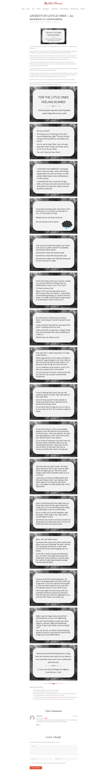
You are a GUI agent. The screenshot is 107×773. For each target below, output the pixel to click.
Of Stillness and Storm (42, 699)
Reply (39, 725)
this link (50, 695)
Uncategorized (57, 22)
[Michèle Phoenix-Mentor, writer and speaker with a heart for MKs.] (53, 3)
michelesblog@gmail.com (53, 697)
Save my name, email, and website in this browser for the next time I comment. (49, 763)
